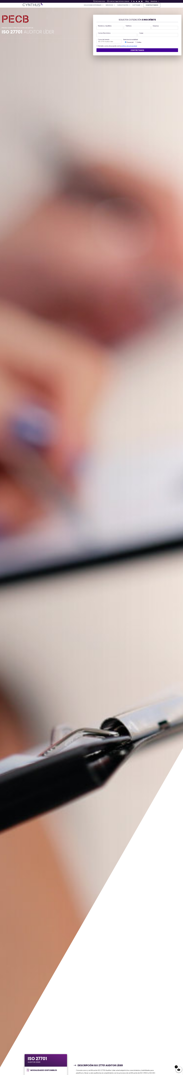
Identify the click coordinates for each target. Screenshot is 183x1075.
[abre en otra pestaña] (131, 1)
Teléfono (128, 26)
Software (136, 5)
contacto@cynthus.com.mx (119, 1)
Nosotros (154, 1)
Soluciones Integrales (92, 5)
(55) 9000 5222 (100, 1)
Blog (147, 1)
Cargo (141, 33)
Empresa (156, 26)
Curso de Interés (103, 39)
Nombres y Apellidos (105, 26)
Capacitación (122, 5)
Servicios (109, 5)
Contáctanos (152, 5)
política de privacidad (129, 46)
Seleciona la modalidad (130, 39)
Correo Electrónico (104, 33)
